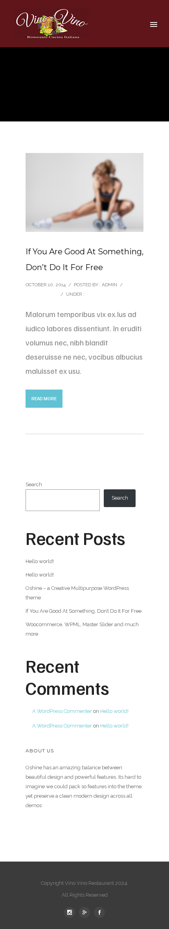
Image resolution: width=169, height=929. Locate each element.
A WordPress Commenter (62, 711)
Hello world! (40, 561)
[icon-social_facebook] (99, 912)
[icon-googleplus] (86, 912)
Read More (44, 398)
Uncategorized (105, 294)
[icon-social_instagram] (71, 912)
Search (34, 484)
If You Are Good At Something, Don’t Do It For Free (84, 259)
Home (108, 98)
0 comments (41, 294)
